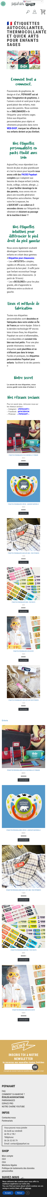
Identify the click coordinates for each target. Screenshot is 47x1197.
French (28, 1)
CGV (4, 1159)
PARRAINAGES (8, 1100)
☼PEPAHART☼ (23, 414)
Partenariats (7, 1120)
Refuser (19, 1193)
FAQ (4, 1091)
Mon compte (7, 1156)
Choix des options (23, 464)
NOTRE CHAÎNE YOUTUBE (13, 1106)
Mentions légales (9, 1165)
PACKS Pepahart (29, 174)
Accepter (8, 1193)
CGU (4, 1162)
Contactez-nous (9, 1117)
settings (28, 1188)
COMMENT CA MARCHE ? (13, 1094)
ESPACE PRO (7, 1103)
